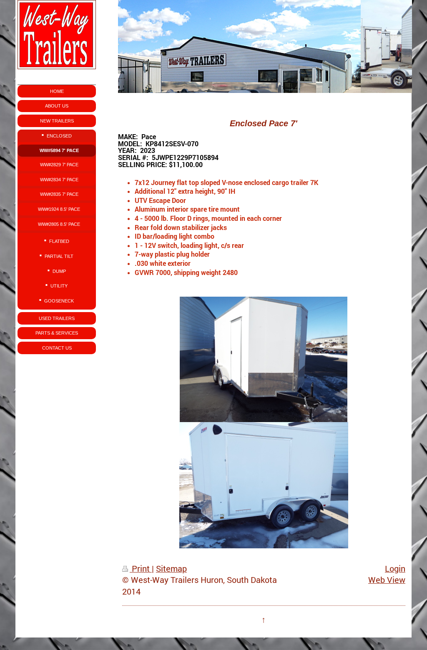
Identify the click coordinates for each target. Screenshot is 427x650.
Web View (386, 580)
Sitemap (171, 568)
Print (141, 568)
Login (395, 568)
